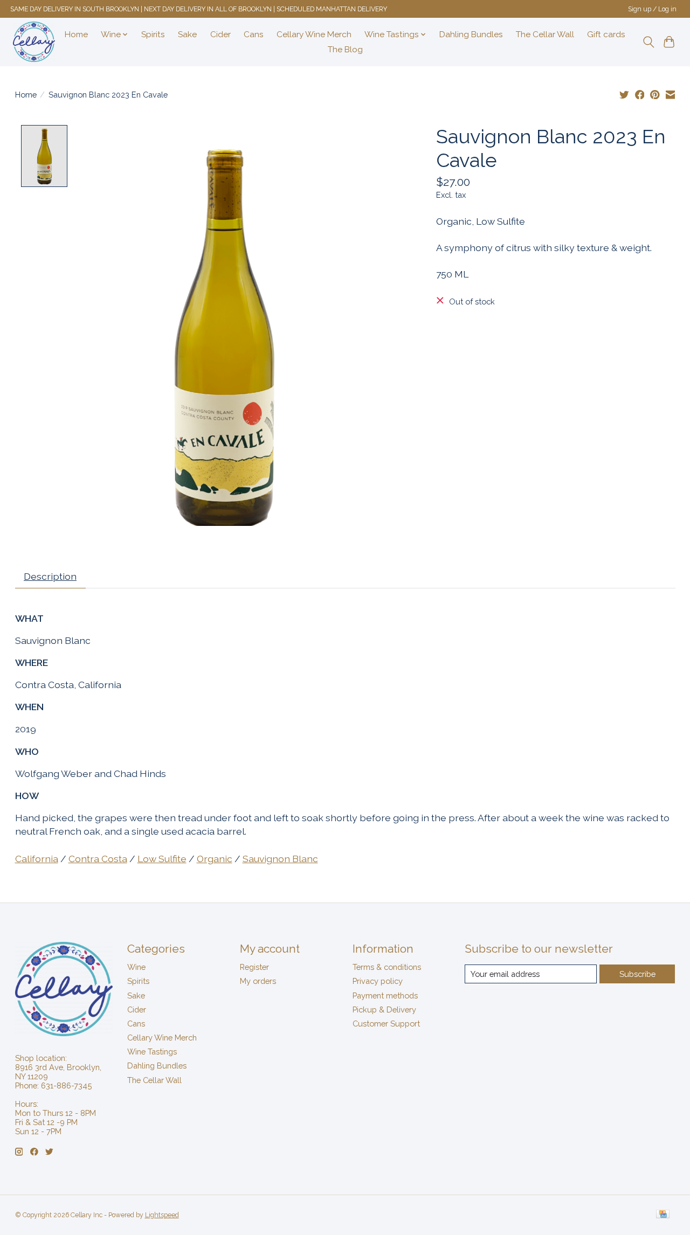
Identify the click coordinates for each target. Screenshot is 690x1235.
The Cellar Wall (545, 34)
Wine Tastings (152, 1051)
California (36, 858)
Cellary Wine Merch (314, 34)
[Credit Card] (663, 1215)
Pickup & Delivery (384, 1009)
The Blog (345, 49)
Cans (254, 34)
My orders (258, 981)
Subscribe (637, 974)
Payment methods (385, 995)
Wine (136, 967)
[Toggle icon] (648, 42)
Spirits (153, 34)
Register (254, 967)
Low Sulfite (162, 858)
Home (76, 34)
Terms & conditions (387, 967)
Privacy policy (378, 981)
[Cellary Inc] (34, 42)
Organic (214, 858)
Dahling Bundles (471, 34)
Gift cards (606, 34)
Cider (220, 34)
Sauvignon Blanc (280, 858)
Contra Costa (97, 858)
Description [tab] (50, 576)
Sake (187, 34)
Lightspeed (162, 1215)
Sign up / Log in (652, 9)
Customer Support (386, 1023)
